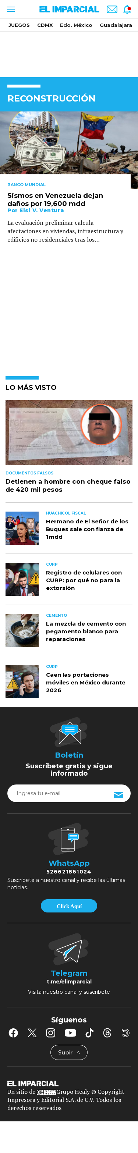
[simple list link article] (69, 435)
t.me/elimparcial (69, 982)
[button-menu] (10, 9)
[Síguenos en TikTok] (89, 1033)
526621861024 (69, 872)
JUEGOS (19, 25)
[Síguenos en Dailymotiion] (125, 1033)
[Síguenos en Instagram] (51, 1033)
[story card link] (69, 150)
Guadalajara (116, 25)
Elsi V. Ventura (42, 210)
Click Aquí (69, 906)
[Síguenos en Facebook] (13, 1033)
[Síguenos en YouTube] (70, 1033)
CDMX (45, 25)
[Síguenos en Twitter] (32, 1033)
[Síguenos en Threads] (107, 1033)
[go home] (69, 1083)
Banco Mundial (26, 184)
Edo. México (76, 25)
